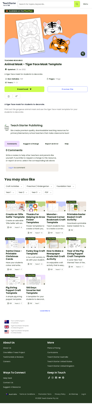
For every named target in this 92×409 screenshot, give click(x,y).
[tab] (12, 144)
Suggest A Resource (12, 387)
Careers (6, 361)
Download (23, 89)
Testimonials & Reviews (13, 357)
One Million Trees (14, 352)
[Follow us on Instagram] (52, 378)
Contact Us (8, 382)
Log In (83, 394)
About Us (7, 348)
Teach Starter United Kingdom (60, 366)
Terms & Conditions (27, 394)
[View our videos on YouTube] (59, 378)
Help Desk (7, 378)
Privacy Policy (60, 394)
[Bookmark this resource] (8, 96)
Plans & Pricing (53, 348)
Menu (85, 4)
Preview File (67, 89)
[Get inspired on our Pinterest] (63, 378)
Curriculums (52, 352)
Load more (45, 311)
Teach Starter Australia (57, 357)
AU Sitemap (73, 394)
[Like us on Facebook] (56, 378)
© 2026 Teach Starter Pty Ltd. (46, 398)
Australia (12, 394)
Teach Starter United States (59, 361)
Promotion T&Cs (44, 394)
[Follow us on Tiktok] (49, 378)
